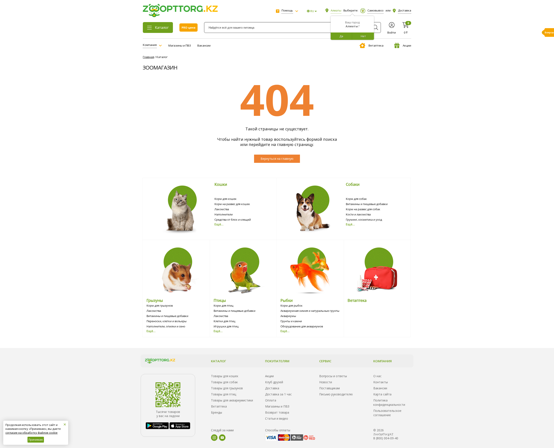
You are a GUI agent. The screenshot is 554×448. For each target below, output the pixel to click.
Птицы (220, 300)
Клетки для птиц (224, 321)
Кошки (220, 184)
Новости (325, 382)
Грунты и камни (291, 321)
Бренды (216, 412)
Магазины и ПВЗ (179, 45)
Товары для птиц (223, 394)
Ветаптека (376, 45)
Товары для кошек (224, 376)
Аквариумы (288, 316)
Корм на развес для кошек (232, 204)
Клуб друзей (274, 382)
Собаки (352, 184)
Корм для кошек (225, 199)
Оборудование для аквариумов (301, 326)
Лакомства (221, 209)
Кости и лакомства (358, 214)
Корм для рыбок (291, 305)
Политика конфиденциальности (389, 402)
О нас (377, 376)
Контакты (380, 382)
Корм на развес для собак (363, 209)
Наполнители (223, 214)
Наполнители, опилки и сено (166, 326)
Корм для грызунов (160, 305)
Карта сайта (382, 394)
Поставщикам (329, 388)
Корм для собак (356, 199)
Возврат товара (277, 412)
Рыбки (286, 300)
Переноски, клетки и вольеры (167, 321)
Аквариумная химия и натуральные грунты (309, 311)
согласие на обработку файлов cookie (31, 433)
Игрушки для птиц (226, 326)
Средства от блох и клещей (232, 220)
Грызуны (155, 300)
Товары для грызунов (227, 388)
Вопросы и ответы (333, 376)
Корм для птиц (223, 305)
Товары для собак (224, 382)
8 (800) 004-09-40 (385, 438)
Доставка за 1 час (278, 394)
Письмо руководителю (336, 394)
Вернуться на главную (277, 159)
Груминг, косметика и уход (364, 220)
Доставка (272, 388)
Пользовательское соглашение (387, 413)
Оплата (270, 400)
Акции (407, 45)
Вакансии (204, 45)
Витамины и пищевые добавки (367, 204)
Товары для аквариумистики (232, 400)
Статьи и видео (276, 418)
